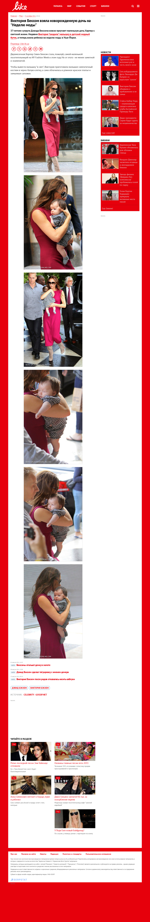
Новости (106, 52)
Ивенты (43, 854)
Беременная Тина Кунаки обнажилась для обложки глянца (129, 149)
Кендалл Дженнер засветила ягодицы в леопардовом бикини (128, 163)
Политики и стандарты (72, 854)
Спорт (93, 6)
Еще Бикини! (107, 208)
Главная (14, 16)
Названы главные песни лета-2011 (71, 763)
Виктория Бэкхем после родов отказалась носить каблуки (43, 679)
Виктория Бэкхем (39, 688)
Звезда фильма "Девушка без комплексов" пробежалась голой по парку (129, 179)
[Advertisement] (53, 718)
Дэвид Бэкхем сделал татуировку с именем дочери (40, 672)
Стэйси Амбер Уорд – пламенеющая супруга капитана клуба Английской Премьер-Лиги (128, 106)
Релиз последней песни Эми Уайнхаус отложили (29, 764)
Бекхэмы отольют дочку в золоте (30, 665)
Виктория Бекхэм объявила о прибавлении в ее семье (128, 90)
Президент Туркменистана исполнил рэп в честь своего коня (128, 60)
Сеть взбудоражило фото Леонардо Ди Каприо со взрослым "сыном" (129, 75)
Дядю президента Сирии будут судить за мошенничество (129, 121)
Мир (69, 6)
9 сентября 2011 (30, 16)
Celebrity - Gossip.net (35, 694)
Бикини (105, 6)
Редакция (54, 854)
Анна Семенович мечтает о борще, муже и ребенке (30, 798)
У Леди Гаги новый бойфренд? (69, 830)
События (80, 6)
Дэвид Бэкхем (19, 688)
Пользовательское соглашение (98, 854)
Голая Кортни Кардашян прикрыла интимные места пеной (127, 196)
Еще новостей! (108, 133)
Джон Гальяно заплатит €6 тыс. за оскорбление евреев (70, 798)
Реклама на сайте (28, 854)
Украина (57, 6)
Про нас (14, 854)
